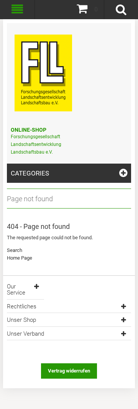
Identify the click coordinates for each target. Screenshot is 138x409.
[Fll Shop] (43, 69)
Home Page (19, 258)
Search (14, 250)
